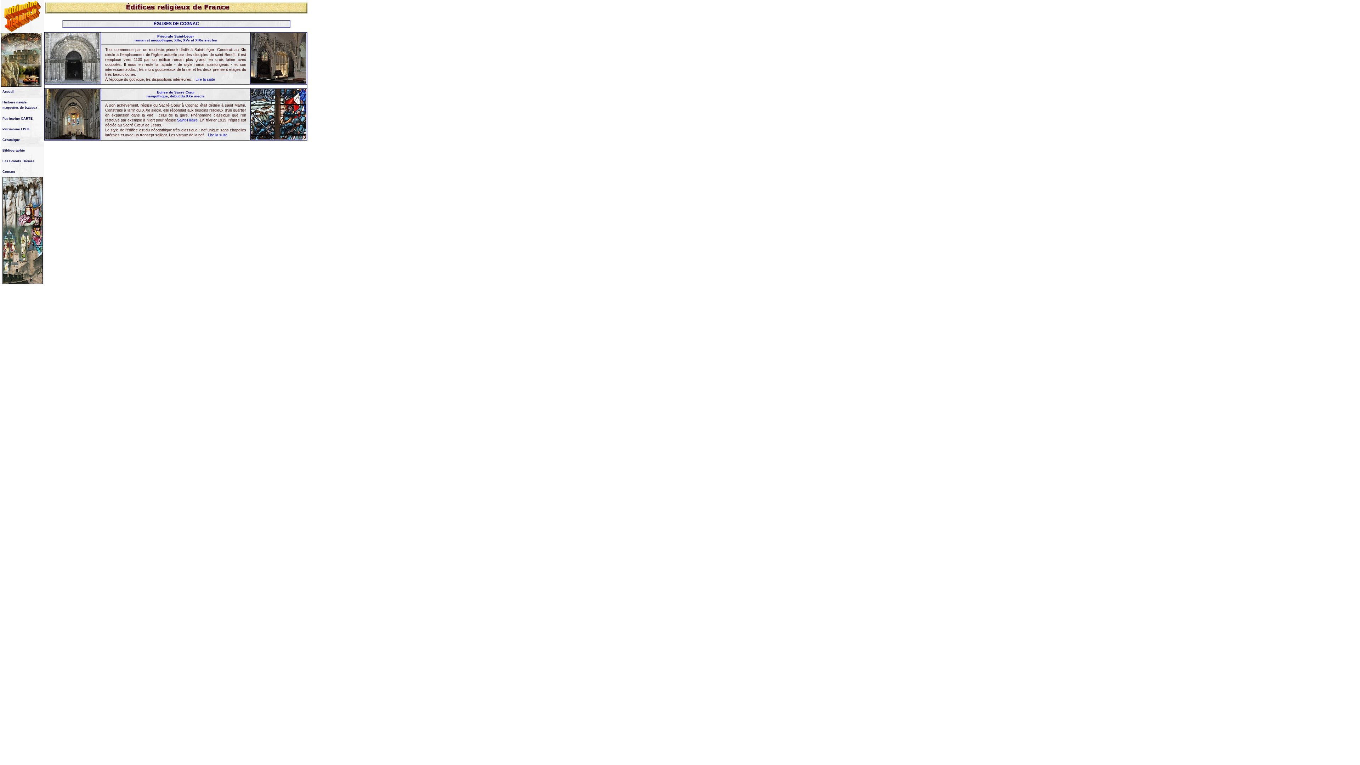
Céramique (11, 140)
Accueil (8, 92)
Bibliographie (13, 150)
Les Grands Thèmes (18, 161)
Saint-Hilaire (187, 120)
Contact (8, 172)
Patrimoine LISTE (16, 129)
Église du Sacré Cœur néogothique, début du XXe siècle (176, 94)
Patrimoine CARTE (17, 118)
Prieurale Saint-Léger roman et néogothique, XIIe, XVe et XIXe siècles (176, 38)
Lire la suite (205, 79)
